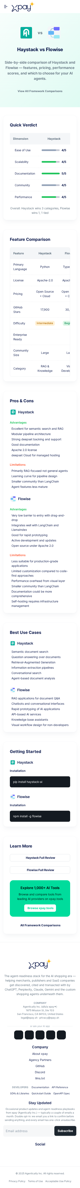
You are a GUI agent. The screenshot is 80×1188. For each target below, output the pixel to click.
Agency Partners (40, 1060)
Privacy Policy (17, 1181)
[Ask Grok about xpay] (61, 1034)
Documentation (40, 1087)
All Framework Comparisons (40, 925)
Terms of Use (35, 1181)
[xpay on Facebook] (38, 1151)
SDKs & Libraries (19, 1093)
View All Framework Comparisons (40, 91)
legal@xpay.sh (29, 1017)
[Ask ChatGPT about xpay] (29, 1034)
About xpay (40, 1053)
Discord (40, 1072)
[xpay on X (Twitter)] (31, 1151)
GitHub (40, 1066)
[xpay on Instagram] (41, 1151)
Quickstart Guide (41, 1093)
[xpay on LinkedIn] (35, 1151)
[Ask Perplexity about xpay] (50, 1034)
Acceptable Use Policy (58, 1181)
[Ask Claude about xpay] (18, 1034)
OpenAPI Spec (61, 1093)
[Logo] (23, 6)
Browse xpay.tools (40, 908)
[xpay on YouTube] (45, 1151)
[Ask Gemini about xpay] (40, 1034)
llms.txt (40, 1078)
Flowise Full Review (40, 870)
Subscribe (65, 1131)
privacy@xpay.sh (49, 1017)
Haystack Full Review (40, 857)
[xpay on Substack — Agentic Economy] (48, 1151)
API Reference (60, 1087)
